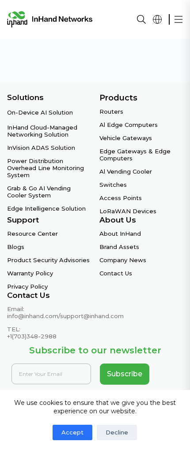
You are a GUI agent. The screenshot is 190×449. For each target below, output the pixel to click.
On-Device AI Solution (40, 112)
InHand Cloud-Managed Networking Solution (42, 131)
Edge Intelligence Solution (46, 208)
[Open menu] (178, 19)
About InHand (120, 233)
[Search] (141, 19)
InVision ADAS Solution (41, 147)
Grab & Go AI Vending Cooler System (39, 192)
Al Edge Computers (128, 124)
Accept (72, 432)
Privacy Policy (27, 286)
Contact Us (115, 273)
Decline (117, 432)
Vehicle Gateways (125, 137)
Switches (113, 184)
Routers (111, 111)
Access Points (120, 197)
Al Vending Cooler (125, 171)
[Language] (157, 19)
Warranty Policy (30, 273)
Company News (122, 259)
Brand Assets (119, 246)
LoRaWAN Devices (127, 211)
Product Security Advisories (48, 259)
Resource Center (32, 233)
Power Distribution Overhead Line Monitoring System (45, 167)
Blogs (15, 246)
